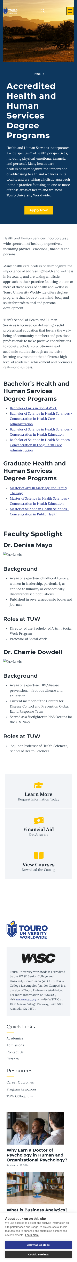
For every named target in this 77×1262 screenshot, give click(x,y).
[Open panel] (70, 11)
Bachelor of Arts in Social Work (33, 408)
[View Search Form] (42, 11)
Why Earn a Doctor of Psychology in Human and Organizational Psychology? (37, 1155)
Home (36, 74)
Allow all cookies (38, 1244)
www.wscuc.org (26, 999)
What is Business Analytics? (37, 1209)
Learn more (32, 1234)
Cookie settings (38, 1254)
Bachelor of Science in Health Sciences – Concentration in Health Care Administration (41, 418)
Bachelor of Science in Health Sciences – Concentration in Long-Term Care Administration (41, 445)
